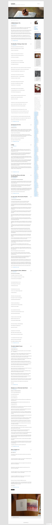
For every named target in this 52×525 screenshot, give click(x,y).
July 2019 (35, 125)
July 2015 (35, 161)
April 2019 (35, 127)
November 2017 (36, 140)
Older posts (13, 489)
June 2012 (35, 189)
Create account (36, 26)
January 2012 (35, 193)
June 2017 (35, 144)
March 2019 (35, 128)
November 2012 (36, 185)
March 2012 (35, 191)
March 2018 (35, 137)
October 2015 (35, 159)
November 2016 (36, 149)
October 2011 (35, 195)
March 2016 (35, 155)
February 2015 (35, 165)
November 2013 (36, 176)
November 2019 (36, 122)
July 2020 (35, 116)
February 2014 (35, 174)
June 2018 (35, 135)
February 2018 (35, 138)
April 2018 (35, 136)
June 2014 (35, 171)
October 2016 (35, 150)
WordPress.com (36, 29)
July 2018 (35, 134)
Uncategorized (14, 40)
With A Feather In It (15, 449)
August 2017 (35, 142)
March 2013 (35, 182)
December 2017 (36, 139)
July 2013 (35, 179)
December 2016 (36, 148)
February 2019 (35, 129)
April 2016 (35, 154)
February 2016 (35, 156)
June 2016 (35, 153)
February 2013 (35, 183)
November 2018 (36, 131)
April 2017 (35, 145)
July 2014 (35, 170)
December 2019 (36, 121)
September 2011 (36, 196)
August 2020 (35, 115)
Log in (35, 27)
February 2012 (35, 192)
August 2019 (35, 124)
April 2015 (35, 163)
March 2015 (35, 164)
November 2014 (36, 167)
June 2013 (35, 180)
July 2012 (35, 188)
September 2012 (36, 187)
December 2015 (36, 157)
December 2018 (36, 130)
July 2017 (35, 143)
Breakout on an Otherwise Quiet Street (19, 388)
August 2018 (35, 133)
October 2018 (35, 132)
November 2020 (36, 113)
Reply (17, 40)
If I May (12, 144)
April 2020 (35, 118)
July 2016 (35, 152)
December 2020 (36, 112)
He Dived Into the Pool (16, 124)
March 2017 (35, 146)
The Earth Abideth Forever (16, 346)
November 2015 (36, 158)
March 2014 (35, 173)
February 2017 (35, 147)
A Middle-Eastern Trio (15, 23)
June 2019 (35, 126)
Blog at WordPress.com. (26, 522)
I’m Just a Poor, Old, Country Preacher (19, 196)
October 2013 (35, 177)
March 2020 (35, 119)
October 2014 (35, 168)
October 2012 (35, 186)
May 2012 (35, 190)
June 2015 (35, 162)
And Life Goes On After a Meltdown (18, 270)
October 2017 (35, 141)
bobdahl (13, 3)
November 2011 (36, 194)
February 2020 (35, 120)
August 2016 (35, 151)
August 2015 (35, 160)
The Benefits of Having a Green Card (19, 44)
